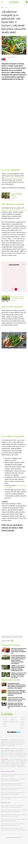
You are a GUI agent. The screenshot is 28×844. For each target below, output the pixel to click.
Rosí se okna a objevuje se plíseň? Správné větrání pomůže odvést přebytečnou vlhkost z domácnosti (13, 793)
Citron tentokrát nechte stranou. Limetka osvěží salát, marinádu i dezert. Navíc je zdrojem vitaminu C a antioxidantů (14, 829)
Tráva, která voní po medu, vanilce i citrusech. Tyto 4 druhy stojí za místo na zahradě (16, 699)
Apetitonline (13, 717)
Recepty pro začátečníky (16, 750)
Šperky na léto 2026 (10, 745)
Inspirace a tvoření (11, 760)
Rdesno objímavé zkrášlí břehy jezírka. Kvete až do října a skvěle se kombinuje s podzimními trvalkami (13, 779)
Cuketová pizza (4, 741)
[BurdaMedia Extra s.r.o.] (14, 732)
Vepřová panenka (19, 753)
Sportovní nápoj (13, 756)
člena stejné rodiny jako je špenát (14, 178)
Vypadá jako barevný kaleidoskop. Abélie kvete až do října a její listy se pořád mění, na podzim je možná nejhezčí (17, 686)
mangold (4, 636)
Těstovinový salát (18, 754)
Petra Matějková (11, 57)
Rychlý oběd (11, 751)
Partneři (5, 726)
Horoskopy (3, 745)
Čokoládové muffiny (22, 748)
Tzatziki (6, 751)
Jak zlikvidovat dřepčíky (22, 766)
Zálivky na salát (4, 753)
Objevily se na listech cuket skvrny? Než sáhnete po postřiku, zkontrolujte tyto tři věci (18, 675)
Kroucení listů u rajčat (5, 766)
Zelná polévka (11, 753)
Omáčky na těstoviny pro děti (14, 741)
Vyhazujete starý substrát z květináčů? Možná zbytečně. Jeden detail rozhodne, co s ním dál (17, 705)
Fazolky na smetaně (9, 754)
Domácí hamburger (5, 750)
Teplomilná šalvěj (20, 765)
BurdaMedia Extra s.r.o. (15, 837)
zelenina (20, 636)
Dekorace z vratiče (10, 762)
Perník (2, 751)
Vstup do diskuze (6, 640)
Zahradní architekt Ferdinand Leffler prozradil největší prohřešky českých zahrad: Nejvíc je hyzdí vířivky (12, 806)
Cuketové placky (21, 756)
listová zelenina (12, 636)
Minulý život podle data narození (16, 744)
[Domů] (7, 714)
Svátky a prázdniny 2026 (10, 765)
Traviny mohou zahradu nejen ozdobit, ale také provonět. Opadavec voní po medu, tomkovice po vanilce (13, 784)
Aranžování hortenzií (14, 763)
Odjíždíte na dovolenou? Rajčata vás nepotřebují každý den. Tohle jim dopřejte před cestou (18, 668)
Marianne (12, 719)
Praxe (6, 7)
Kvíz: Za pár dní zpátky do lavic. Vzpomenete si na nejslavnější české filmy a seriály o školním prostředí (14, 815)
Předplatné (5, 717)
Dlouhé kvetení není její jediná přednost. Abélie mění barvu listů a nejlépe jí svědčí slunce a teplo (14, 775)
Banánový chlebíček (19, 751)
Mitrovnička (13, 766)
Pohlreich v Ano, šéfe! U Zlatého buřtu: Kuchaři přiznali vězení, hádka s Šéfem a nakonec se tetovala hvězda (14, 810)
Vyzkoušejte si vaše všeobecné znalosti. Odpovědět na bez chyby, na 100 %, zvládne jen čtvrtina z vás (13, 824)
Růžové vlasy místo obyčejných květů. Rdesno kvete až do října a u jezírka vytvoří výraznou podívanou (17, 693)
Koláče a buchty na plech (16, 742)
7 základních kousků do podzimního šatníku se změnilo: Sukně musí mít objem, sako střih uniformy (14, 820)
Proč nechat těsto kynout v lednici (16, 739)
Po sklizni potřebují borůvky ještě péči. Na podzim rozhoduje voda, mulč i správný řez (13, 798)
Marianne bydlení (14, 721)
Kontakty (5, 719)
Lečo (23, 750)
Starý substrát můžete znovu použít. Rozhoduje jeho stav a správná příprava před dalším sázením (13, 788)
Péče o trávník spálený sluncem (16, 759)
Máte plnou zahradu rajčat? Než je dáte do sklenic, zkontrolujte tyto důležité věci (18, 651)
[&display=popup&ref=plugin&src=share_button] (3, 59)
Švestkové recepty (13, 748)
